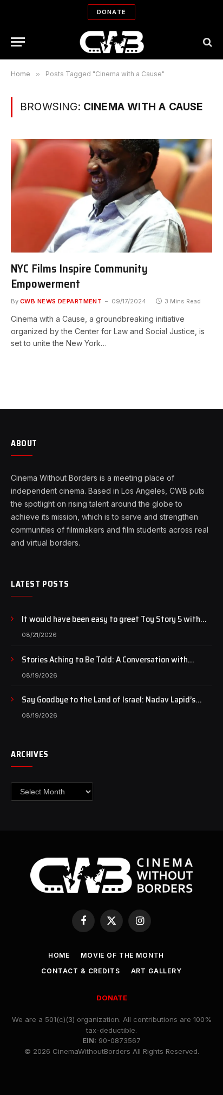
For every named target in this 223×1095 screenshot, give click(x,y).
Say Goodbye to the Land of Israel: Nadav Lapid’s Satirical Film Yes (108, 706)
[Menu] (18, 42)
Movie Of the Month (122, 955)
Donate (111, 12)
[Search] (206, 42)
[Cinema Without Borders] (111, 41)
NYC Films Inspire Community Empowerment (79, 276)
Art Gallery (156, 971)
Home (59, 955)
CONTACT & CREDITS (80, 971)
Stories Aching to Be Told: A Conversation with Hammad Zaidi (105, 666)
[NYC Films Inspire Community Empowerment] (111, 195)
